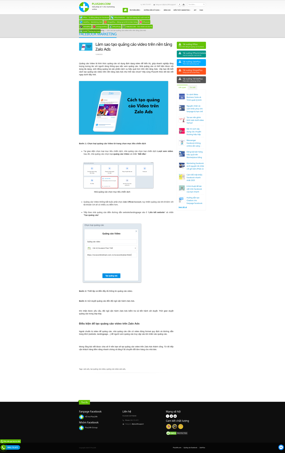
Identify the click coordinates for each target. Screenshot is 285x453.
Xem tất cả (183, 207)
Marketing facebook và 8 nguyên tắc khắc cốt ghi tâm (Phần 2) (195, 166)
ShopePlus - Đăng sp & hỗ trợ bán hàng (122, 22)
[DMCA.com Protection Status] (177, 433)
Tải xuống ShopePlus (193, 71)
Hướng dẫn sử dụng (152, 10)
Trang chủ (83, 30)
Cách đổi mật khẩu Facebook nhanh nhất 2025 (194, 177)
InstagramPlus (101, 27)
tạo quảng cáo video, (98, 369)
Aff (195, 10)
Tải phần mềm (135, 10)
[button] (281, 448)
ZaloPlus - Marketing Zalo (92, 22)
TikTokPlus (87, 27)
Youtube (183, 4)
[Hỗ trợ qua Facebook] (281, 448)
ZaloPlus (202, 448)
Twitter (171, 416)
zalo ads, (86, 369)
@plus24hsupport (169, 4)
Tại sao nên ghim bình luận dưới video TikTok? (195, 120)
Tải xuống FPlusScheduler (194, 54)
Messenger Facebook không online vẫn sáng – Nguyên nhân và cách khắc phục (194, 146)
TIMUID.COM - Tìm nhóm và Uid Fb (139, 27)
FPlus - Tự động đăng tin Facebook (96, 17)
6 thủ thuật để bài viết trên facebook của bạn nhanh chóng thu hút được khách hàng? (195, 192)
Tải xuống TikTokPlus (193, 79)
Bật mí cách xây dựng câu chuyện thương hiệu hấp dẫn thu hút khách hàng (194, 134)
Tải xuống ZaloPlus (192, 62)
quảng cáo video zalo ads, (116, 369)
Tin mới (192, 87)
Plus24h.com (177, 448)
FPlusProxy (117, 27)
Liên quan (182, 87)
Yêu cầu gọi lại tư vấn (12, 441)
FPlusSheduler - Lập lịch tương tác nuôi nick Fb (131, 17)
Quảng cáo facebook (190, 448)
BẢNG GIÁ (167, 10)
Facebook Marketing (96, 30)
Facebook (179, 4)
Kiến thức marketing (182, 10)
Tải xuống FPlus (191, 45)
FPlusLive (146, 22)
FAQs (201, 10)
